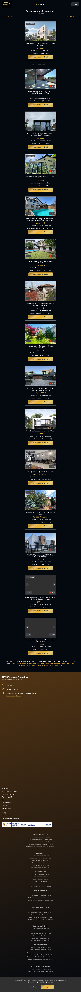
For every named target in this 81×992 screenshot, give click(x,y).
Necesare (32, 982)
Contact (4, 805)
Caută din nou (8, 16)
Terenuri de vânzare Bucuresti (40, 874)
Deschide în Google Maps (13, 696)
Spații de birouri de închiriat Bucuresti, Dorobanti (40, 954)
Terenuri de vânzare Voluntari (40, 879)
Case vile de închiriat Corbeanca (40, 938)
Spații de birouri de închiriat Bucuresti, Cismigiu (40, 959)
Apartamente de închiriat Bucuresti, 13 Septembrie (40, 922)
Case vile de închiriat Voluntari (40, 931)
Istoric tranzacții (7, 803)
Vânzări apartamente (40, 834)
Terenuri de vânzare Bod (40, 881)
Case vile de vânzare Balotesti (40, 860)
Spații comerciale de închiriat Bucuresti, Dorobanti (40, 957)
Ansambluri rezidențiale (9, 791)
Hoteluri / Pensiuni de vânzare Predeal (40, 969)
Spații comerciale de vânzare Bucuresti (40, 893)
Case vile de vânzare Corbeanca (40, 863)
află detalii (35, 980)
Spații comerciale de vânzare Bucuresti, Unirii (40, 897)
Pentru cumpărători (8, 794)
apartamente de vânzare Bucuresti (22, 663)
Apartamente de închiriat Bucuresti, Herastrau (40, 912)
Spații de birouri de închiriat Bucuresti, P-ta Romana (40, 952)
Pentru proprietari (7, 797)
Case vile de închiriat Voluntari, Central (40, 940)
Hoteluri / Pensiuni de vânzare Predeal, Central (40, 971)
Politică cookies (7, 816)
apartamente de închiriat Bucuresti (43, 663)
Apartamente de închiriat (40, 907)
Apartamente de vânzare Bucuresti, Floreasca (40, 842)
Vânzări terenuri (40, 872)
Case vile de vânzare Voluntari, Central (40, 867)
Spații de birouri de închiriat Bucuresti (40, 949)
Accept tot (47, 987)
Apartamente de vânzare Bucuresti (40, 837)
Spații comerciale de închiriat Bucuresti (40, 947)
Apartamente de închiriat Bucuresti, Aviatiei (40, 914)
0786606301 (10, 685)
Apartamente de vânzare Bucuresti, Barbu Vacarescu (40, 846)
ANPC (4, 813)
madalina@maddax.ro (13, 689)
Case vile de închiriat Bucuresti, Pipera (40, 933)
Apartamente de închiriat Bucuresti (40, 910)
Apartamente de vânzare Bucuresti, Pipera (40, 839)
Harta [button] (53, 38)
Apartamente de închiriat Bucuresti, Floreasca (40, 919)
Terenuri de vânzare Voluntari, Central (40, 886)
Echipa (4, 800)
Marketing (50, 982)
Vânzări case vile (40, 853)
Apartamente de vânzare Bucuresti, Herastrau (40, 844)
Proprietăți (5, 788)
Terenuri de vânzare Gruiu (40, 876)
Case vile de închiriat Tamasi (40, 935)
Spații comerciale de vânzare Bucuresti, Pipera (40, 900)
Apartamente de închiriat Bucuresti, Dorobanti (40, 917)
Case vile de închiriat (40, 926)
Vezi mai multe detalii (40, 57)
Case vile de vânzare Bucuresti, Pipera (40, 858)
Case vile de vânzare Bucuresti (40, 855)
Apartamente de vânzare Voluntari (40, 849)
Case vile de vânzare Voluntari (40, 865)
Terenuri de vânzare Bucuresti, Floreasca (41, 884)
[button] (77, 16)
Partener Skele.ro (7, 808)
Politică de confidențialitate (10, 819)
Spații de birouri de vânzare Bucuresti (40, 895)
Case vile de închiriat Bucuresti (40, 928)
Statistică (41, 982)
